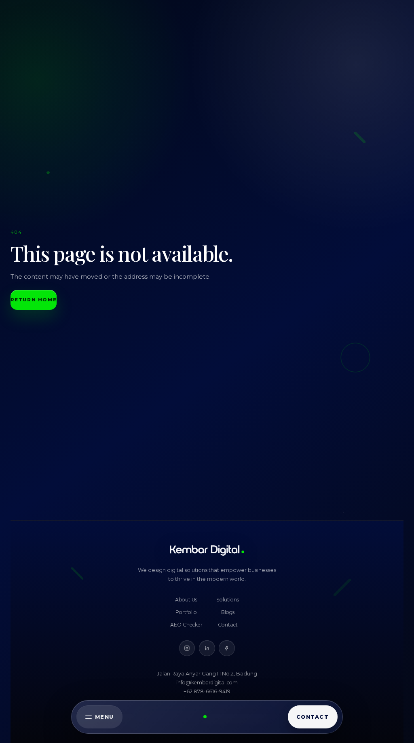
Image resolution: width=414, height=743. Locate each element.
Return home (34, 300)
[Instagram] (187, 648)
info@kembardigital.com (207, 682)
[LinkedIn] (207, 648)
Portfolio (186, 612)
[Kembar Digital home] (207, 550)
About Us (186, 600)
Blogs (227, 612)
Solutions (227, 600)
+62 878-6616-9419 (207, 691)
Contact (228, 625)
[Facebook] (226, 648)
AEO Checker (186, 625)
